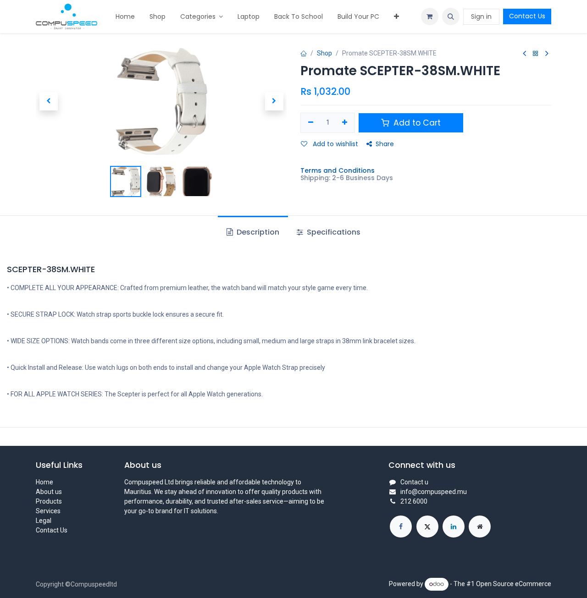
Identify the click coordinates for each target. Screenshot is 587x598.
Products (49, 501)
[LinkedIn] (454, 527)
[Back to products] (535, 54)
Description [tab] (257, 232)
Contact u (414, 482)
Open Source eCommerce (513, 583)
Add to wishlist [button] (334, 143)
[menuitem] (125, 16)
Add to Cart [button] (416, 122)
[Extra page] (480, 527)
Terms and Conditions (337, 170)
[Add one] (345, 123)
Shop (324, 53)
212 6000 (413, 501)
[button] (451, 16)
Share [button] (385, 143)
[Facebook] (401, 527)
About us (49, 491)
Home (44, 482)
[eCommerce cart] (429, 16)
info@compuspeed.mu (433, 491)
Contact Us (527, 16)
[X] (427, 527)
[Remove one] (310, 123)
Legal (43, 520)
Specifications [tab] (332, 232)
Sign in (481, 16)
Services (48, 511)
